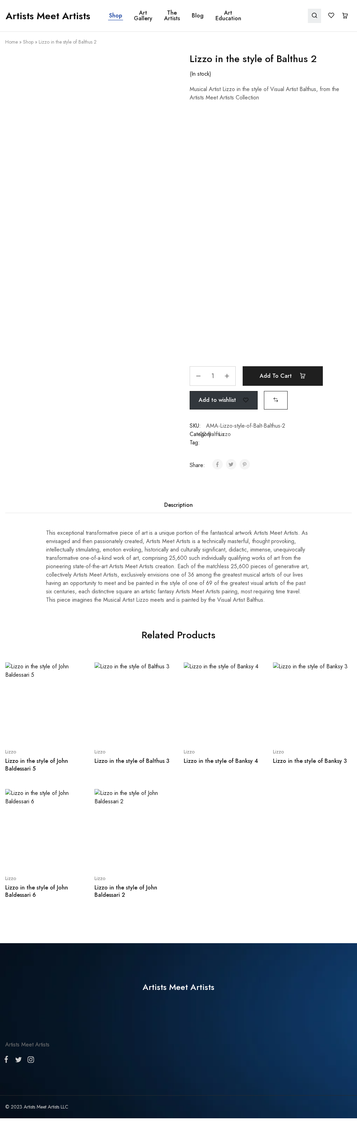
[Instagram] (29, 1061)
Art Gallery (143, 15)
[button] (275, 400)
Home (11, 41)
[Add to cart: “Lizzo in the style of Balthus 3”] (115, 731)
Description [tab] (178, 505)
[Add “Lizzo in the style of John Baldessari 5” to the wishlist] (62, 731)
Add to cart (277, 376)
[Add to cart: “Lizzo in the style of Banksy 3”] (294, 731)
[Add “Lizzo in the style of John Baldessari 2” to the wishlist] (151, 857)
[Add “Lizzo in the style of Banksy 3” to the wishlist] (330, 731)
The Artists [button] (172, 15)
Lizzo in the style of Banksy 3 (310, 761)
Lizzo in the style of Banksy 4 (221, 761)
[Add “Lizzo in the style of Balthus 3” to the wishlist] (151, 731)
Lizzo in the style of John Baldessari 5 (36, 764)
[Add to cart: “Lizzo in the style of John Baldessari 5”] (26, 731)
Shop (115, 16)
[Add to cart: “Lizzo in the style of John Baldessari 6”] (26, 857)
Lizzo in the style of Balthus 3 (131, 761)
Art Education (228, 15)
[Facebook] (8, 1060)
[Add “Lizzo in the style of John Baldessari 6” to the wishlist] (62, 857)
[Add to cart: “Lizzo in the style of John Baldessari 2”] (115, 857)
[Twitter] (18, 1061)
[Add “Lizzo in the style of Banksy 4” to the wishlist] (241, 731)
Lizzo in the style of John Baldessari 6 (36, 891)
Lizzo (224, 434)
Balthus (216, 434)
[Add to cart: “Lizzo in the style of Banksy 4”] (205, 731)
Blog (198, 16)
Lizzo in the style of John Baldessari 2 (125, 891)
